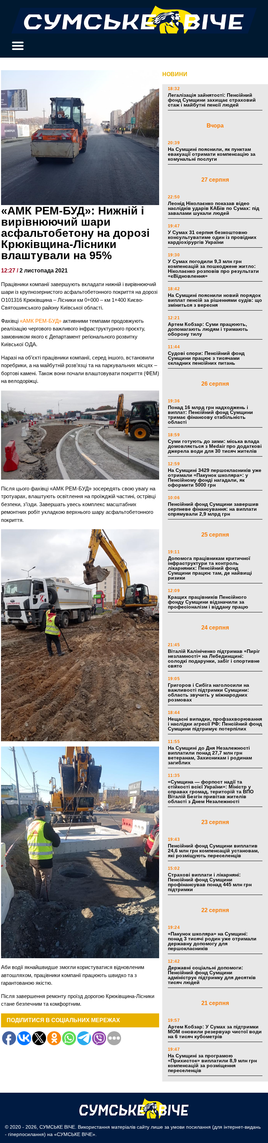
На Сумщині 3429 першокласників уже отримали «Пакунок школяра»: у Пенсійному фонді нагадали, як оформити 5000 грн (214, 477)
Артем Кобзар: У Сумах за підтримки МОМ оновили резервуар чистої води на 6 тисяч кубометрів (215, 1031)
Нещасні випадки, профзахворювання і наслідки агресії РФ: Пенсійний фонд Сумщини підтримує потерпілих (215, 723)
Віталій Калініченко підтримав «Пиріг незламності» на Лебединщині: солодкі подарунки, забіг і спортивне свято (214, 658)
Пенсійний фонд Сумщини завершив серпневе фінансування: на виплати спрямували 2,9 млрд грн (213, 509)
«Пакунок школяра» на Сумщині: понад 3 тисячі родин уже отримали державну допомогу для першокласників (212, 941)
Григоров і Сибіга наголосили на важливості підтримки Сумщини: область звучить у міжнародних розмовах (208, 692)
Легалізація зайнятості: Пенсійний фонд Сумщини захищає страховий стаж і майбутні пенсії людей (212, 100)
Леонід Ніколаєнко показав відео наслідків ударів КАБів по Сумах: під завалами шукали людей (213, 208)
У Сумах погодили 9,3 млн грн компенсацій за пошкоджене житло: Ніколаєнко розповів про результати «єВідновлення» (213, 269)
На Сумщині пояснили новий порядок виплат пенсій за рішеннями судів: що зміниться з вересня (215, 300)
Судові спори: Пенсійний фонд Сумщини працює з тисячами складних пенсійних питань (206, 358)
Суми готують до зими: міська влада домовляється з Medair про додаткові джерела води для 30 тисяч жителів (215, 446)
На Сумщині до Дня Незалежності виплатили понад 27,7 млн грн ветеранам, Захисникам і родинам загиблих (210, 755)
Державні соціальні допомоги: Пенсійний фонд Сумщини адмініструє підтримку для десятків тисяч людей (212, 975)
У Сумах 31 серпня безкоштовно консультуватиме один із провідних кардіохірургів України (212, 237)
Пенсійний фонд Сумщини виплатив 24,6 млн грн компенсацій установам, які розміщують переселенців (213, 850)
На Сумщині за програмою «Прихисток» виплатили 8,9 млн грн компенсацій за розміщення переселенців (212, 1063)
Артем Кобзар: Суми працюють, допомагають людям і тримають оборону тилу (208, 329)
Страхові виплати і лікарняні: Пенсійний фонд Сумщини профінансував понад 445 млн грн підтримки (210, 882)
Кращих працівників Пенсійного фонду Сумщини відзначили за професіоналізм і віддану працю (208, 602)
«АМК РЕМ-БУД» (40, 321)
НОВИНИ (174, 74)
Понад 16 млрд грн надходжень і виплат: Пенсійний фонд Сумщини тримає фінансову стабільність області (210, 415)
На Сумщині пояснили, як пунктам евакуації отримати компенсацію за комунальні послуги (211, 154)
